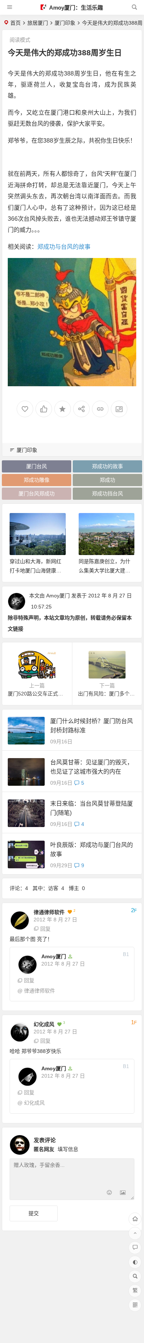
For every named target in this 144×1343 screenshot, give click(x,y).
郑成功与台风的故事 (63, 247)
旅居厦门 (37, 23)
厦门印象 (65, 23)
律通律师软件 (49, 912)
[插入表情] (109, 1193)
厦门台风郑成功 (36, 493)
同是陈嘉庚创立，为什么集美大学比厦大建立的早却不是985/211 (104, 570)
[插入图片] (123, 1193)
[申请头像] (127, 1142)
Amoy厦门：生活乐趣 (75, 7)
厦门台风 (36, 466)
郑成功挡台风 (107, 493)
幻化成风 (44, 1024)
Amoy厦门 (58, 596)
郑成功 (107, 480)
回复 (45, 929)
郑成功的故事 (107, 466)
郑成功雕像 (36, 480)
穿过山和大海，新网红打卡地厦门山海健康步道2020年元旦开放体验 (36, 570)
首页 (15, 23)
